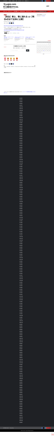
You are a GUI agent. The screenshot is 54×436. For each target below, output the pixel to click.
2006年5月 (20, 387)
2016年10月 (21, 240)
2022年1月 (20, 157)
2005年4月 (20, 410)
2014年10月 (21, 280)
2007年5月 (20, 366)
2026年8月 (20, 98)
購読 (27, 50)
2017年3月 (20, 231)
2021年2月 (20, 173)
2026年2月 (20, 103)
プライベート (10, 11)
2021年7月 (20, 168)
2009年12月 (21, 320)
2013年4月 (20, 310)
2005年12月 (21, 396)
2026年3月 (20, 101)
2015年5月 (20, 268)
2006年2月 (20, 392)
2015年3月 (20, 271)
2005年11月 (21, 397)
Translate (43, 15)
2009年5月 (20, 331)
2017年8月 (20, 222)
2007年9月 (20, 364)
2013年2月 (20, 313)
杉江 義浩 (6, 21)
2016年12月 (21, 236)
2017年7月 (20, 224)
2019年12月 (21, 187)
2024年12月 (21, 117)
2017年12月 (21, 217)
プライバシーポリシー (29, 11)
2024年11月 (21, 119)
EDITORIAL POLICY (22, 11)
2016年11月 (21, 238)
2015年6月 (20, 266)
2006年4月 (20, 389)
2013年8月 (20, 303)
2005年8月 (20, 403)
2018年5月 (20, 208)
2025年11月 (21, 108)
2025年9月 (20, 112)
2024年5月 (20, 129)
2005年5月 (20, 408)
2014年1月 (20, 294)
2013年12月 (21, 296)
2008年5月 (20, 350)
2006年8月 (20, 382)
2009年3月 (20, 334)
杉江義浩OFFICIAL (10, 7)
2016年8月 (20, 243)
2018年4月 (20, 210)
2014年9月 (20, 282)
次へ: (28, 66)
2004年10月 (21, 420)
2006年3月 (20, 390)
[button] (50, 11)
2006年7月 (20, 383)
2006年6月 (20, 385)
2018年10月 (21, 201)
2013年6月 (20, 306)
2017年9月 (20, 220)
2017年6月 (20, 226)
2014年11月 (21, 278)
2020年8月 (20, 182)
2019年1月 (20, 199)
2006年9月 (20, 380)
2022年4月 (20, 152)
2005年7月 (20, 404)
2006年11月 (21, 376)
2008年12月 (21, 338)
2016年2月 (20, 254)
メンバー (40, 11)
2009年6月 (20, 329)
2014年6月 (20, 287)
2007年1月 (20, 373)
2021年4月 (20, 171)
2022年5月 (20, 150)
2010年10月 (21, 315)
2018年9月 (20, 203)
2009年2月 (20, 336)
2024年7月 (20, 126)
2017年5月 (20, 227)
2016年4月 (20, 250)
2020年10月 (21, 180)
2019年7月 (20, 194)
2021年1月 (20, 175)
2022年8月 (20, 147)
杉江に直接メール (16, 11)
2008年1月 (20, 357)
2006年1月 (20, 394)
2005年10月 (21, 399)
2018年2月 (20, 213)
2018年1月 (20, 215)
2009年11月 (21, 322)
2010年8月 (20, 317)
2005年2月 (20, 413)
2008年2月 (20, 355)
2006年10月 (21, 378)
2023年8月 (20, 136)
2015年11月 (21, 259)
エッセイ (5, 14)
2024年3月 (20, 133)
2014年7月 (20, 285)
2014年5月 (20, 289)
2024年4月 (20, 131)
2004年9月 (20, 422)
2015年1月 (20, 275)
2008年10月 (21, 341)
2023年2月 (20, 143)
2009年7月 (20, 327)
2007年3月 (20, 369)
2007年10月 (21, 362)
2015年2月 (20, 273)
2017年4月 (20, 229)
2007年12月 (21, 359)
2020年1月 (20, 185)
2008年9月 (20, 343)
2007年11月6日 (9, 21)
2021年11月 (21, 161)
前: (12, 66)
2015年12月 (21, 257)
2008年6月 (20, 348)
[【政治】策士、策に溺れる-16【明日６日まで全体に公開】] (30, 39)
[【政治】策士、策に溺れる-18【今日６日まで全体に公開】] (20, 39)
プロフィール (5, 11)
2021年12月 (21, 159)
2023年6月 (20, 140)
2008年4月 (20, 352)
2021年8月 (20, 166)
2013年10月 (21, 299)
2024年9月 (20, 122)
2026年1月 (20, 105)
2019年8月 (20, 192)
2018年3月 (20, 212)
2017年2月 (20, 233)
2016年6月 (20, 247)
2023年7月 (20, 138)
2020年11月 (21, 178)
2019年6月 (20, 196)
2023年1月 (20, 145)
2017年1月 (20, 234)
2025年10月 (21, 110)
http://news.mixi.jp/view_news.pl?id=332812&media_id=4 (13, 25)
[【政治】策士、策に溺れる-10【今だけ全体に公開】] (9, 39)
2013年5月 (20, 308)
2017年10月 (21, 219)
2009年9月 (20, 324)
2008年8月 (20, 345)
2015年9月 (20, 261)
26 (43, 50)
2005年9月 (20, 401)
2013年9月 (20, 301)
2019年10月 (21, 189)
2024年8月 (20, 124)
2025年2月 (20, 115)
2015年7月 (20, 264)
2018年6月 (20, 206)
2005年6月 (20, 406)
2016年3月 (20, 252)
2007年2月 (20, 371)
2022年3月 (20, 154)
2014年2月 (20, 292)
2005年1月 (20, 415)
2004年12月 (21, 417)
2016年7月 (20, 245)
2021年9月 (20, 164)
